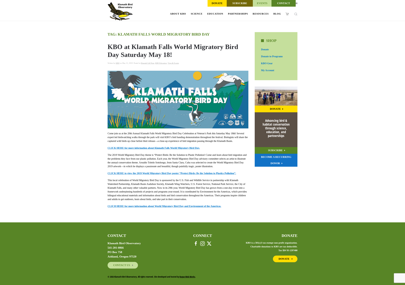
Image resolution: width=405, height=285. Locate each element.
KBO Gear (267, 63)
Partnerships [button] (238, 13)
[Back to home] (120, 11)
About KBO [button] (178, 13)
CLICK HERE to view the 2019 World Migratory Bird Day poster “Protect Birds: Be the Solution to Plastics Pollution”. (172, 173)
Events (262, 3)
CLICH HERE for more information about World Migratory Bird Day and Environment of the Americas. (164, 206)
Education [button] (215, 13)
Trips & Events (173, 63)
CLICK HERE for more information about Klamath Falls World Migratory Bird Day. (154, 148)
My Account (267, 70)
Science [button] (196, 13)
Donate (217, 3)
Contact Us (122, 265)
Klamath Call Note (147, 63)
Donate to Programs (272, 56)
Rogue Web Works (187, 276)
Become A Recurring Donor (276, 160)
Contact (283, 3)
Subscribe (239, 3)
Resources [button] (261, 13)
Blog (277, 13)
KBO (117, 63)
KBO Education (161, 63)
